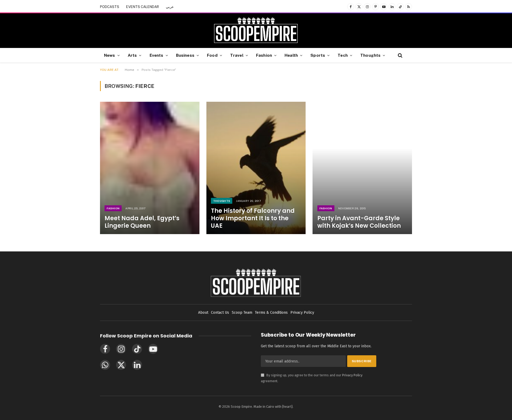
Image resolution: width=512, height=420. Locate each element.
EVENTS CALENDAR (142, 7)
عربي (170, 7)
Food (212, 55)
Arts (132, 55)
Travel (236, 55)
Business (185, 55)
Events (156, 55)
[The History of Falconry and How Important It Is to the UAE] (256, 168)
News (109, 55)
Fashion (264, 55)
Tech (343, 55)
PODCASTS (109, 7)
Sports (317, 55)
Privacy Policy (352, 375)
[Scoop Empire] (256, 30)
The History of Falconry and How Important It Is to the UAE (253, 218)
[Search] (399, 55)
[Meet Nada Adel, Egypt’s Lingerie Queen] (149, 168)
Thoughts (370, 55)
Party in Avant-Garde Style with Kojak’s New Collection (359, 222)
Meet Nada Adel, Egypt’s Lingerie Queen (142, 222)
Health (291, 55)
